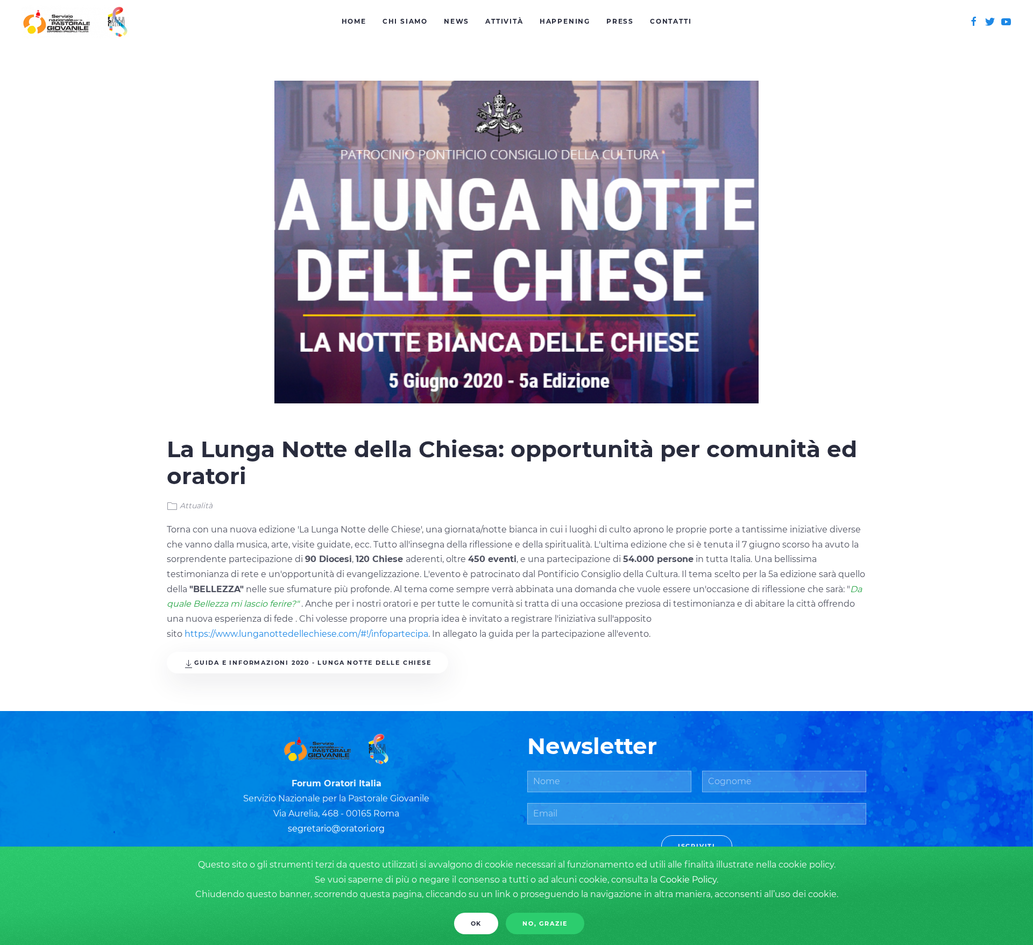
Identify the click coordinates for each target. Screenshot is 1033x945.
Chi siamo (405, 21)
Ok (476, 923)
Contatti (670, 21)
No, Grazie (545, 923)
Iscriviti (697, 846)
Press (620, 21)
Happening (565, 21)
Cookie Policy (688, 880)
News (456, 21)
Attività (504, 21)
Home (354, 21)
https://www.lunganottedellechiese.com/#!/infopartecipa (306, 634)
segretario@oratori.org (336, 828)
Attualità (196, 505)
